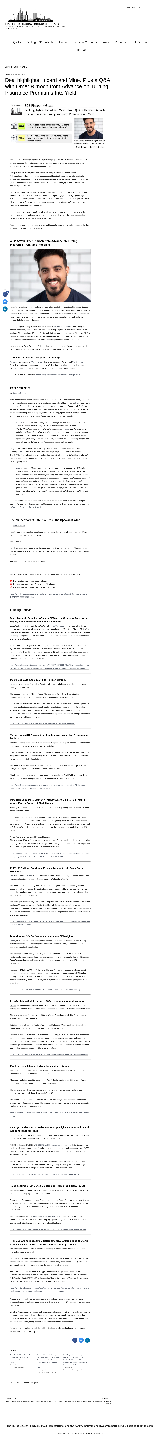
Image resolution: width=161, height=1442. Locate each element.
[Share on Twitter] (81, 1342)
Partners (120, 42)
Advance (23, 314)
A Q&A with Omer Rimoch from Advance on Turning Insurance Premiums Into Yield (30, 1400)
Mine (20, 452)
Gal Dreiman (77, 362)
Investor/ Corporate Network (91, 42)
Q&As (17, 42)
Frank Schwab (35, 507)
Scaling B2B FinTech (39, 42)
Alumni (62, 42)
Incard (77, 403)
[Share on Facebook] (74, 1342)
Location (141, 7)
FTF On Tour (140, 42)
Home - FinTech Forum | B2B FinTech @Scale (26, 24)
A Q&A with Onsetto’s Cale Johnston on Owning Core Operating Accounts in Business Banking (84, 1401)
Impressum (130, 7)
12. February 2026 (19, 74)
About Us (81, 49)
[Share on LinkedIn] (5, 310)
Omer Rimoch (37, 362)
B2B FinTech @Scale (16, 67)
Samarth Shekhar (20, 393)
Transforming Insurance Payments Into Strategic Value (57, 375)
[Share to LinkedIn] (87, 1342)
